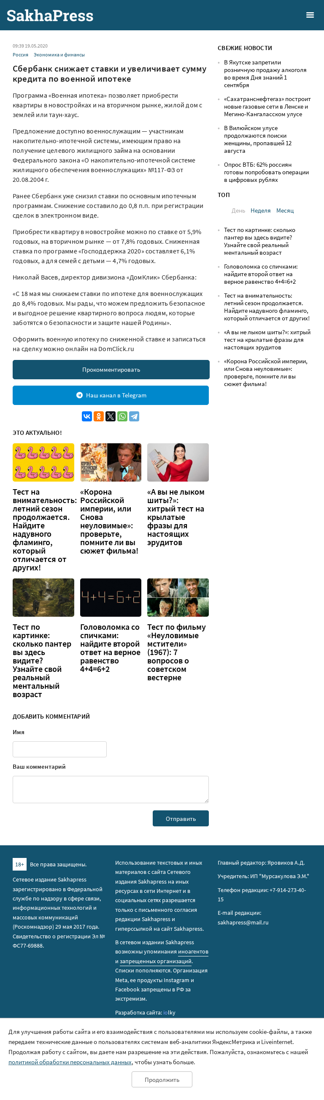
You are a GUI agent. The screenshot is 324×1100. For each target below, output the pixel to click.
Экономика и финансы (59, 54)
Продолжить (162, 1080)
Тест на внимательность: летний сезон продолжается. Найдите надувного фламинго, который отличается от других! (45, 530)
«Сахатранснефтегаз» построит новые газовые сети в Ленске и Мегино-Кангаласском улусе (267, 106)
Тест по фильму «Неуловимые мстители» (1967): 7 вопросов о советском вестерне (176, 652)
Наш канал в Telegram (116, 395)
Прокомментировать (111, 369)
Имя (18, 732)
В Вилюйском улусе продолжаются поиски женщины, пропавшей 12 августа (258, 139)
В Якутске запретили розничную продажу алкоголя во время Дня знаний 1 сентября (265, 73)
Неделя (261, 210)
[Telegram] (134, 416)
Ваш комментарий (39, 766)
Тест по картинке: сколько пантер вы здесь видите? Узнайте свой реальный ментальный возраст (42, 660)
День (238, 210)
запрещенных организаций (156, 961)
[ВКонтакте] (87, 416)
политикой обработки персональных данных (70, 1062)
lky (169, 1012)
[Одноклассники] (99, 416)
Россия (20, 54)
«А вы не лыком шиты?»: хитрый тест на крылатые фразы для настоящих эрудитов (176, 517)
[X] (110, 416)
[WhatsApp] (122, 416)
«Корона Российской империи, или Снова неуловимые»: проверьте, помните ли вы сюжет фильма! (109, 521)
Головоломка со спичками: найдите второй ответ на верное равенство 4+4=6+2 (110, 648)
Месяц (285, 210)
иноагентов (193, 951)
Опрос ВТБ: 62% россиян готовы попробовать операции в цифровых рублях (266, 172)
